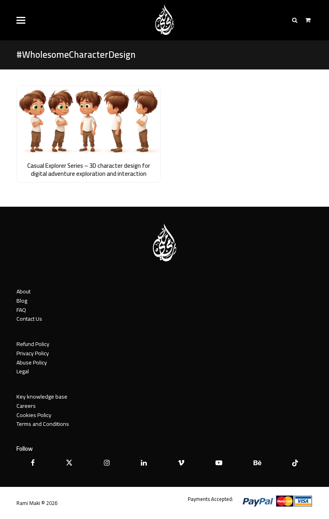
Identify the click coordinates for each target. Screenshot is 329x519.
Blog (21, 300)
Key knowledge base (41, 396)
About (23, 291)
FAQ (21, 310)
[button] (20, 20)
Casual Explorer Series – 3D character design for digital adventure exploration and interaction (88, 170)
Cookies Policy (33, 415)
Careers (26, 406)
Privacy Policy (32, 353)
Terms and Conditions (42, 424)
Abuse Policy (31, 362)
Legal (22, 371)
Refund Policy (32, 344)
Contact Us (29, 318)
